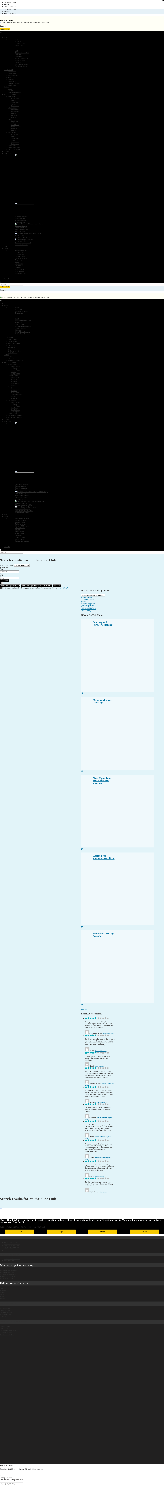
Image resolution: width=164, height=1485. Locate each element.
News (6, 37)
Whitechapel (11, 96)
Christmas (11, 79)
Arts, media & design (21, 241)
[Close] (163, 0)
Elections (18, 54)
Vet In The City (99, 1066)
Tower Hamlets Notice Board (12, 1244)
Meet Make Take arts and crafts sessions (102, 780)
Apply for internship (5, 1314)
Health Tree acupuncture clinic (103, 857)
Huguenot (14, 115)
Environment (19, 45)
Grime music (15, 142)
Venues (83, 601)
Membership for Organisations (8, 1270)
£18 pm (144, 1232)
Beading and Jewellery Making (102, 623)
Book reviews (12, 81)
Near (2, 574)
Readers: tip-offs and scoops (12, 1259)
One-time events (20, 220)
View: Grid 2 (15, 586)
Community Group (87, 599)
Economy (18, 41)
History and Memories (14, 92)
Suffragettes (15, 144)
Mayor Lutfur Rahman (21, 58)
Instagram (3, 1292)
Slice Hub (7, 153)
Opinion (6, 151)
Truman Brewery (20, 60)
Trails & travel (12, 85)
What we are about (5, 1308)
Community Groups (21, 226)
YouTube (2, 1298)
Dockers (14, 128)
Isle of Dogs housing (21, 64)
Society (10, 89)
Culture (6, 87)
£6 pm (61, 1232)
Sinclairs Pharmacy (108, 1033)
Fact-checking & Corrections (8, 1330)
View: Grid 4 (36, 586)
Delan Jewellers (103, 1192)
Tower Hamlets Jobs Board (11, 1245)
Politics (17, 39)
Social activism (19, 252)
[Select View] (1, 583)
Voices (17, 262)
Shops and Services (21, 229)
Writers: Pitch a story (9, 1260)
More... (6, 248)
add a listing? (63, 588)
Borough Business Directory (11, 1247)
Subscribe (3, 26)
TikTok (2, 1294)
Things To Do (12, 73)
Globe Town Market (14, 149)
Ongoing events (20, 222)
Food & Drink (12, 72)
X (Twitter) (3, 1290)
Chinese (14, 130)
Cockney (14, 140)
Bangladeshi (15, 106)
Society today (19, 254)
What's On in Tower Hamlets (12, 1242)
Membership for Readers (7, 1272)
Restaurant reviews (14, 83)
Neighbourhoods (10, 94)
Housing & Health (20, 43)
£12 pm (102, 1232)
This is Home (19, 260)
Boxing (13, 117)
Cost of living (19, 56)
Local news (14, 121)
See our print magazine (6, 1278)
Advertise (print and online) (7, 1276)
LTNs (16, 51)
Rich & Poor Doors (21, 66)
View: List (56, 586)
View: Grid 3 (26, 586)
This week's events (21, 216)
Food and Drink (20, 231)
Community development (23, 243)
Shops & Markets (13, 75)
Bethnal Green (12, 108)
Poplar (10, 119)
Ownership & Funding (6, 1312)
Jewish (13, 104)
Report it (7, 279)
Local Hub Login (10, 2)
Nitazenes (18, 62)
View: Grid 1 (5, 586)
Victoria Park (12, 146)
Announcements (20, 235)
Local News (15, 98)
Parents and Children (88, 609)
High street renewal (21, 250)
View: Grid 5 (47, 586)
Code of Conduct (5, 1326)
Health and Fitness (21, 228)
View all (84, 1009)
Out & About (8, 70)
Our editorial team (5, 1310)
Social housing (15, 127)
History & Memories (21, 258)
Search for (4, 567)
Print (5, 247)
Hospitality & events (21, 245)
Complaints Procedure (6, 1332)
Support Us (5, 29)
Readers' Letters (8, 1248)
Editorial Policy (4, 1328)
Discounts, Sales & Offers (23, 237)
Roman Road (12, 132)
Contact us (3, 1316)
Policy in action (20, 256)
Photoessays (19, 264)
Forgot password (10, 6)
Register (7, 4)
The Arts (10, 91)
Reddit (2, 1296)
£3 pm (19, 1232)
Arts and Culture (87, 607)
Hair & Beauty (86, 611)
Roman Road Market (14, 147)
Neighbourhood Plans (22, 53)
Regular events (20, 218)
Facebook (3, 1288)
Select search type (6, 565)
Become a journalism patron (8, 1274)
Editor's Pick (11, 77)
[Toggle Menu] (1, 300)
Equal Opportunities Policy (7, 1335)
